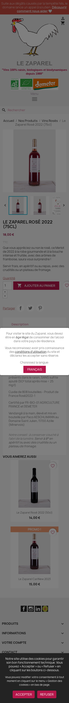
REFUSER (46, 694)
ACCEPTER (24, 694)
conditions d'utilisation (30, 352)
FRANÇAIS (34, 369)
